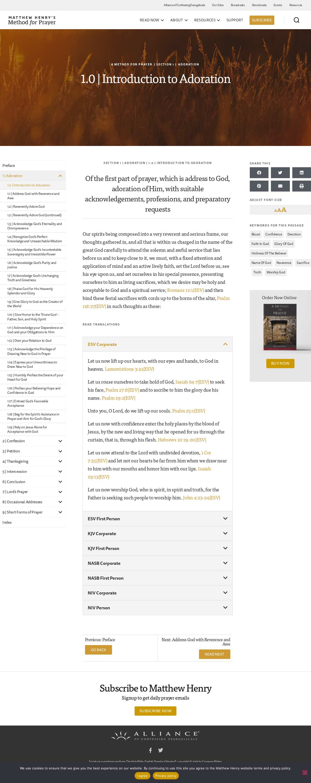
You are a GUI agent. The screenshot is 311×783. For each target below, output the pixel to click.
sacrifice (303, 262)
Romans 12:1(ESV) (185, 290)
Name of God (261, 262)
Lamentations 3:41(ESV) (129, 369)
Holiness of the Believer (268, 253)
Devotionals (259, 5)
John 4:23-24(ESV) (201, 497)
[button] (158, 344)
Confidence (273, 234)
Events (278, 5)
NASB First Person (106, 578)
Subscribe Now (155, 711)
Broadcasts (238, 5)
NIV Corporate (102, 592)
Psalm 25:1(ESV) (188, 410)
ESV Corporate (102, 344)
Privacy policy (166, 776)
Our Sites (217, 5)
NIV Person (99, 607)
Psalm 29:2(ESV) (118, 398)
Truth (257, 272)
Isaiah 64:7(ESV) (192, 382)
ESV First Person (104, 518)
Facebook (150, 751)
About (176, 20)
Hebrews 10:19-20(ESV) (182, 439)
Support (234, 20)
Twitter (160, 751)
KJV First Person (103, 548)
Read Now (149, 20)
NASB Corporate (104, 563)
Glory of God (283, 243)
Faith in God (260, 243)
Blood (255, 234)
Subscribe (262, 20)
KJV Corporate (102, 533)
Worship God (276, 272)
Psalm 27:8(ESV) (122, 390)
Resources (295, 5)
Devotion (294, 234)
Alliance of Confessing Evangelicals (184, 5)
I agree (142, 776)
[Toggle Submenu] (60, 176)
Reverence (283, 262)
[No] (304, 772)
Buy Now (280, 363)
